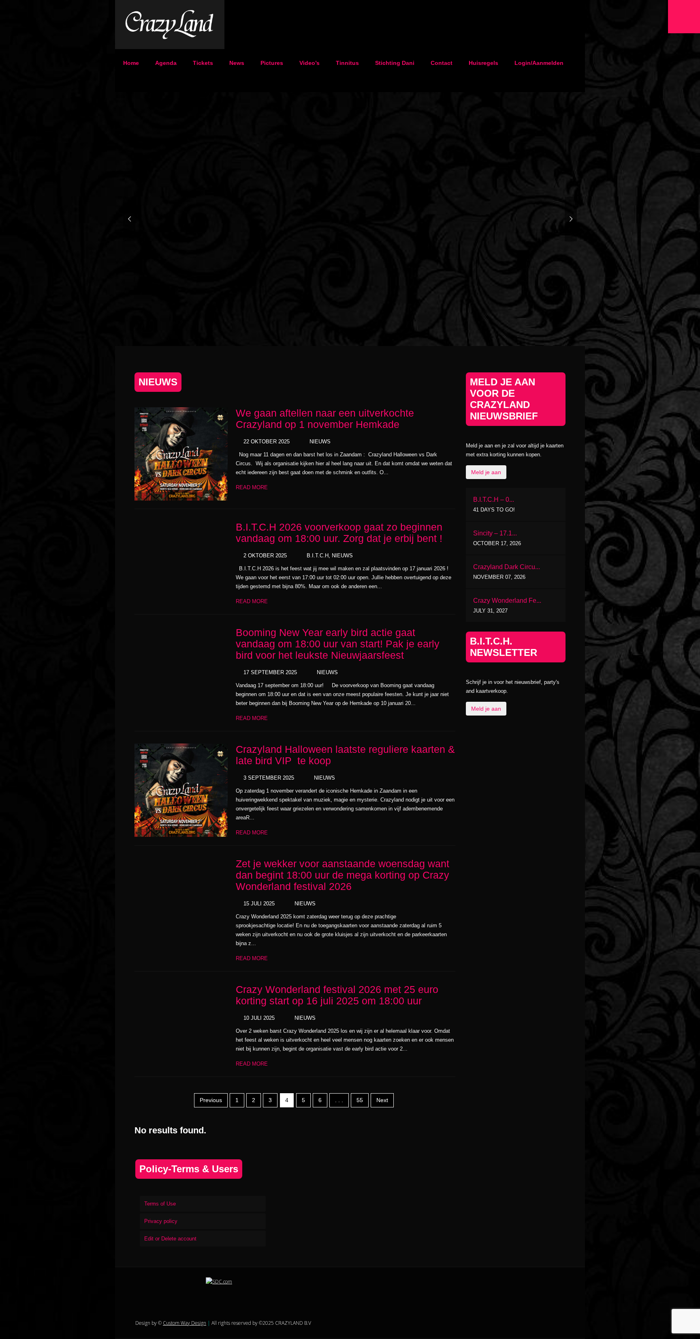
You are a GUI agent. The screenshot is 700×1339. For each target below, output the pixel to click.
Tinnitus (347, 63)
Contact (441, 63)
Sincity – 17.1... (495, 533)
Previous (211, 1100)
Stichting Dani (394, 63)
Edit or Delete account (170, 1239)
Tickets (203, 63)
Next (382, 1100)
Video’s (309, 63)
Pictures (271, 63)
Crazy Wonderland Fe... (507, 600)
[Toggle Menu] (684, 16)
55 (359, 1100)
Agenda (166, 63)
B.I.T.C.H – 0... (493, 499)
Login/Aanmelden (538, 63)
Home (131, 63)
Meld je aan (486, 472)
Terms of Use (160, 1204)
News (236, 63)
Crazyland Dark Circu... (506, 566)
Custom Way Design (184, 1323)
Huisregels (483, 63)
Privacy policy (160, 1221)
